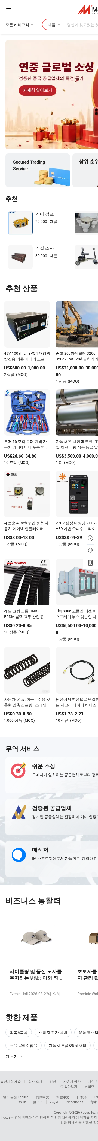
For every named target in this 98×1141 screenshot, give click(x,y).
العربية (54, 1102)
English (23, 1097)
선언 (53, 1081)
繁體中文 (62, 1097)
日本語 (82, 1097)
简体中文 (42, 1097)
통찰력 (89, 1086)
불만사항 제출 (11, 1081)
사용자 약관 (72, 1081)
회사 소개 (35, 1081)
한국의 (38, 1102)
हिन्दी (94, 1102)
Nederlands (74, 1102)
